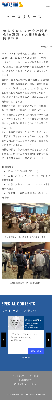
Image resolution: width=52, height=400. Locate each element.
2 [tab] (26, 358)
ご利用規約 (34, 376)
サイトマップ (18, 376)
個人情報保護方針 (26, 380)
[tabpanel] (25, 335)
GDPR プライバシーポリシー (26, 384)
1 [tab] (23, 358)
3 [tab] (28, 358)
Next (48, 340)
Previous (3, 340)
